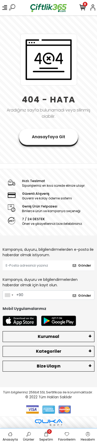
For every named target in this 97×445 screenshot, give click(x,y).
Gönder (84, 265)
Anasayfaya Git (48, 137)
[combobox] (9, 295)
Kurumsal (48, 336)
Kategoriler (48, 351)
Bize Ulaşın (49, 366)
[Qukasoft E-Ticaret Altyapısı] (48, 422)
